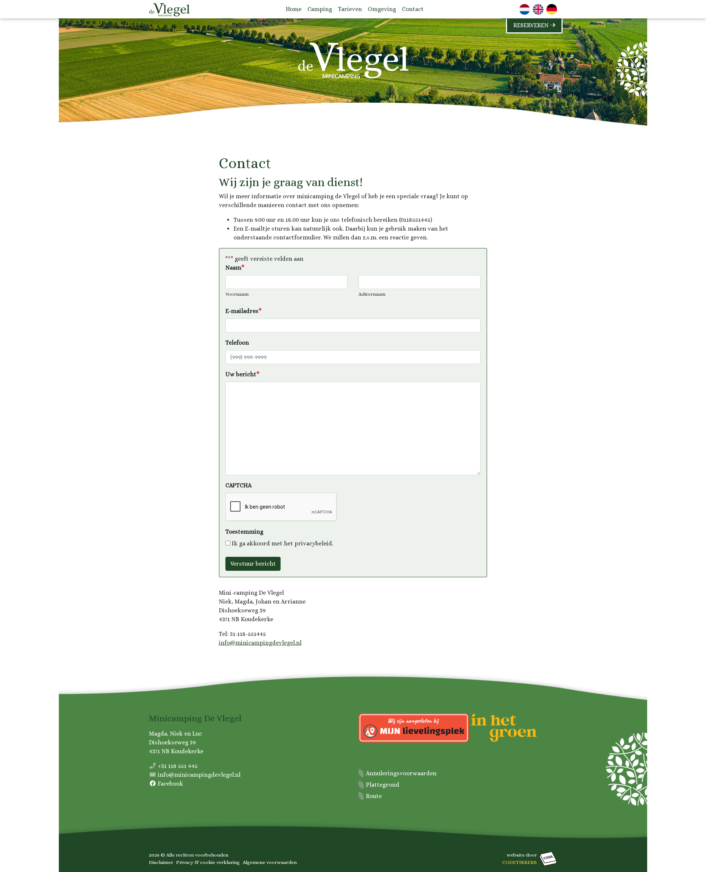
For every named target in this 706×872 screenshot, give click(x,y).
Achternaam (372, 294)
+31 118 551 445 (177, 765)
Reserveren (531, 25)
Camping (319, 9)
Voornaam (237, 294)
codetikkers (519, 862)
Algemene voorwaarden (270, 862)
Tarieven (350, 9)
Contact (413, 9)
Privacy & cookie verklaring (208, 862)
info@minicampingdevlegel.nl (260, 642)
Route (374, 796)
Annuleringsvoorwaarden (401, 773)
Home (294, 9)
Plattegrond (382, 784)
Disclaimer (161, 862)
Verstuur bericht (253, 563)
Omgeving (382, 9)
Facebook (170, 783)
